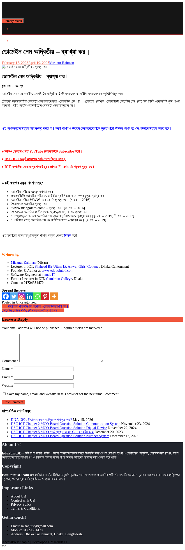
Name (7, 369)
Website (7, 385)
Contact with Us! (23, 500)
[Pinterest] (45, 296)
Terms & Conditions (25, 508)
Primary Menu (13, 21)
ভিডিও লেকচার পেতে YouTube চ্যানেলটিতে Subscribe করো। (43, 151)
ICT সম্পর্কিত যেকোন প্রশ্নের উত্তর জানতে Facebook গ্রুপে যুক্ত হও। (50, 167)
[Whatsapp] (37, 296)
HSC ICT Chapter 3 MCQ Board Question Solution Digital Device (59, 428)
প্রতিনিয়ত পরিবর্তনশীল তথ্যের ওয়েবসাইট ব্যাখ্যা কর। (35, 306)
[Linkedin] (29, 296)
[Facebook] (6, 296)
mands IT (48, 274)
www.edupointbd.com (57, 270)
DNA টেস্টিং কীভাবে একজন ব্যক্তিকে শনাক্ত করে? (41, 420)
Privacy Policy (21, 504)
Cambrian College (59, 279)
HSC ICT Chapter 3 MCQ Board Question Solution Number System (60, 436)
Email (7, 377)
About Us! (18, 496)
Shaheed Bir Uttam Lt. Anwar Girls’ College (66, 266)
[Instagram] (21, 296)
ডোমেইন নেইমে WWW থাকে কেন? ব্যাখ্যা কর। (33, 310)
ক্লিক (67, 235)
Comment (10, 361)
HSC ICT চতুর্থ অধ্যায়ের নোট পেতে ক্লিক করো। (35, 159)
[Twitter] (14, 296)
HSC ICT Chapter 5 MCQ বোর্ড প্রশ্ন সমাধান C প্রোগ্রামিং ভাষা (52, 432)
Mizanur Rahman (61, 63)
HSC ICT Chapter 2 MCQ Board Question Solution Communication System (65, 424)
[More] (54, 296)
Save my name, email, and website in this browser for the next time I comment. (63, 394)
